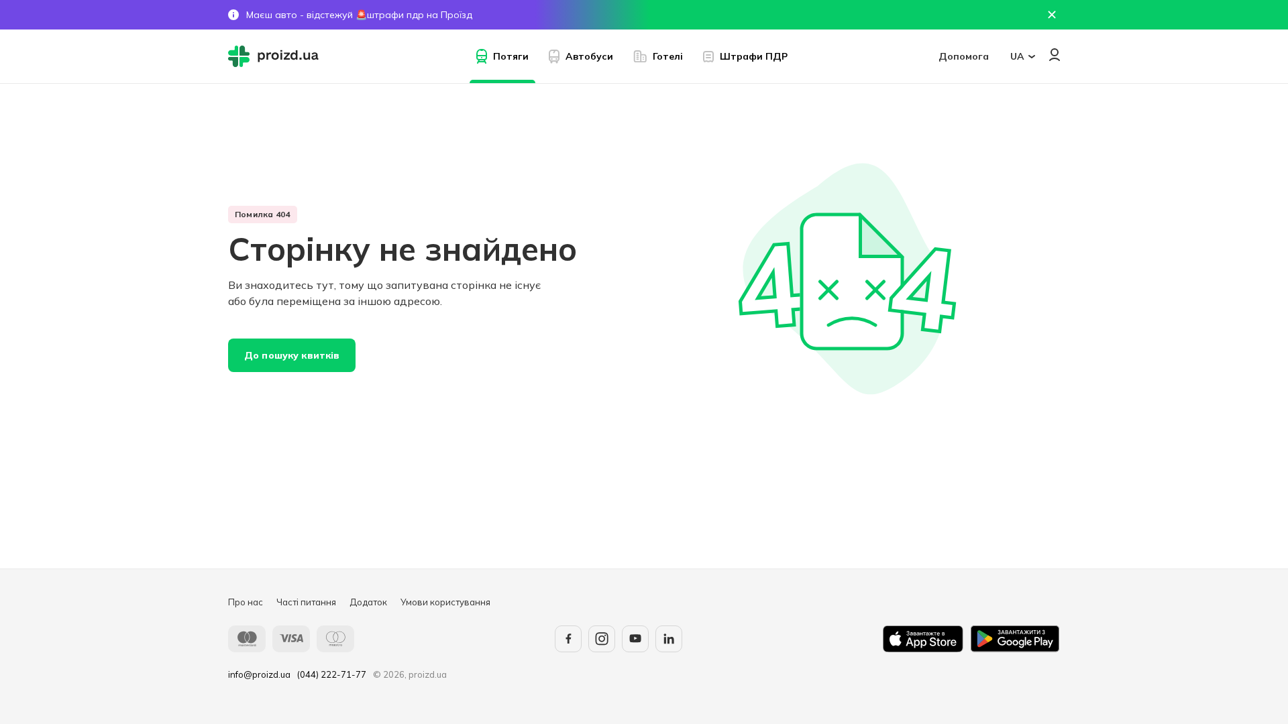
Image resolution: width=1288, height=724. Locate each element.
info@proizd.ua (259, 674)
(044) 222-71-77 (331, 674)
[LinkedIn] (668, 638)
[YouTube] (635, 638)
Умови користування (445, 602)
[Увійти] (1054, 54)
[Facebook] (568, 638)
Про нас (245, 602)
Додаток (368, 602)
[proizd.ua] (276, 56)
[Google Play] (1015, 638)
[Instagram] (601, 638)
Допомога (963, 56)
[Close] (1052, 15)
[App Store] (923, 638)
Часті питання (306, 602)
